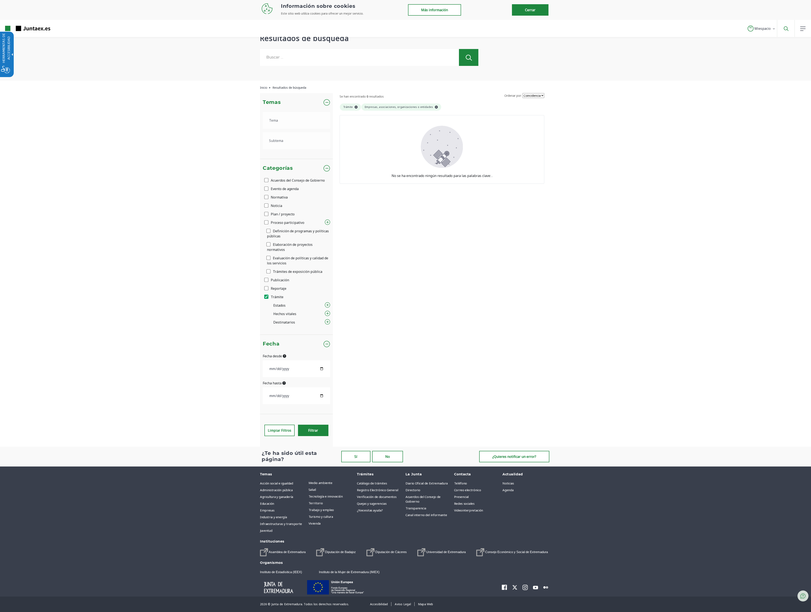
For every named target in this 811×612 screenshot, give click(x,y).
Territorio (316, 503)
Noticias (508, 483)
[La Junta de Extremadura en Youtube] (535, 587)
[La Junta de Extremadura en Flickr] (546, 587)
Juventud (266, 530)
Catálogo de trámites (372, 483)
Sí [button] (355, 456)
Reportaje (278, 288)
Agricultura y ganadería (276, 497)
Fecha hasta (272, 383)
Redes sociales (464, 503)
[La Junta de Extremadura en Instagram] (525, 587)
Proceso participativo (287, 222)
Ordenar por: (513, 96)
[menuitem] (332, 482)
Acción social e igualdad (276, 483)
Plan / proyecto (282, 214)
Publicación (279, 280)
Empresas (267, 510)
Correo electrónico (467, 490)
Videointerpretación (468, 510)
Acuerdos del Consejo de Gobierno (297, 180)
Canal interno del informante (426, 515)
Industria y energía (273, 517)
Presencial (461, 497)
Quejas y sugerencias (371, 503)
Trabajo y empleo (321, 510)
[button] (761, 28)
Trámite (276, 297)
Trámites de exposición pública (297, 271)
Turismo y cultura (321, 516)
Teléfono (460, 483)
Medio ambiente (320, 483)
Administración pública (276, 490)
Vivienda (315, 523)
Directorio (413, 490)
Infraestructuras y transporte (281, 524)
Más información (434, 10)
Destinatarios (284, 322)
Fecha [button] (271, 344)
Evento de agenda (284, 188)
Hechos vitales (284, 313)
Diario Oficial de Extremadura (427, 483)
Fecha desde (273, 356)
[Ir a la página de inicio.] (20, 28)
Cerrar (530, 10)
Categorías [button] (278, 168)
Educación (267, 503)
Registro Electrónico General (377, 490)
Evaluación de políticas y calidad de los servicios (297, 260)
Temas (272, 102)
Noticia (276, 205)
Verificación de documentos (376, 497)
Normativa (279, 197)
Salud (312, 489)
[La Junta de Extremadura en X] (515, 587)
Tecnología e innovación (326, 496)
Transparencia (416, 508)
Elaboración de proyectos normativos (290, 247)
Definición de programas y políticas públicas (298, 233)
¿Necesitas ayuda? (370, 510)
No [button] (387, 456)
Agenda (507, 490)
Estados (279, 305)
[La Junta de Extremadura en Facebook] (504, 587)
